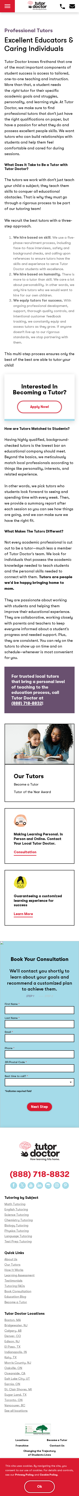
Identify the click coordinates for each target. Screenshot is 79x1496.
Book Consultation (17, 1291)
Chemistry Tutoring (18, 1220)
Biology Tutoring (16, 1225)
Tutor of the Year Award (32, 792)
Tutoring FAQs (14, 1286)
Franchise (22, 1445)
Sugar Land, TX (15, 1394)
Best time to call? (16, 1076)
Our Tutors (29, 776)
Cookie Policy (49, 1474)
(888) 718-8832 (26, 703)
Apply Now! (39, 407)
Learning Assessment (19, 1275)
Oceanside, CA (14, 1373)
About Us (10, 1259)
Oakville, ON (13, 1368)
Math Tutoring (14, 1204)
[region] (39, 1477)
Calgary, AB (12, 1330)
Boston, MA (12, 1320)
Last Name (12, 1017)
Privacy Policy (24, 1474)
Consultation (25, 852)
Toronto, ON (13, 1400)
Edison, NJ (11, 1341)
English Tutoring (16, 1209)
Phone (10, 1048)
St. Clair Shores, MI (18, 1389)
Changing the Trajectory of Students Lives (39, 1452)
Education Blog (15, 1296)
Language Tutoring (18, 1236)
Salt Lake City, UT (17, 1378)
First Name (12, 1003)
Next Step (39, 1107)
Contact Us (57, 1445)
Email (9, 1031)
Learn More (23, 914)
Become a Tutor (26, 784)
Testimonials (13, 1280)
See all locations (16, 1410)
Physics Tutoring (16, 1230)
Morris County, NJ (17, 1362)
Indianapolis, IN (15, 1352)
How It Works (13, 1270)
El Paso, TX (12, 1346)
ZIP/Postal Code (16, 1062)
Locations (21, 1440)
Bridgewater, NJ (15, 1325)
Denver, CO (12, 1336)
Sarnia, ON (12, 1384)
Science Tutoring (16, 1214)
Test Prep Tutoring (18, 1241)
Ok (39, 1487)
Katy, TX (10, 1357)
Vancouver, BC (14, 1405)
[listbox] (39, 1082)
